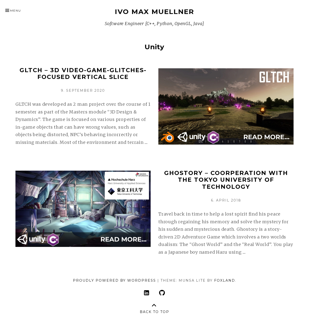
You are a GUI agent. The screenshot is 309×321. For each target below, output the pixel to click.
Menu (15, 10)
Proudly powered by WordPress (114, 280)
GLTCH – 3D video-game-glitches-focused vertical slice (83, 74)
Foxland (224, 280)
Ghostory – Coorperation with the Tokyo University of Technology (226, 179)
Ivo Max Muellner (154, 11)
